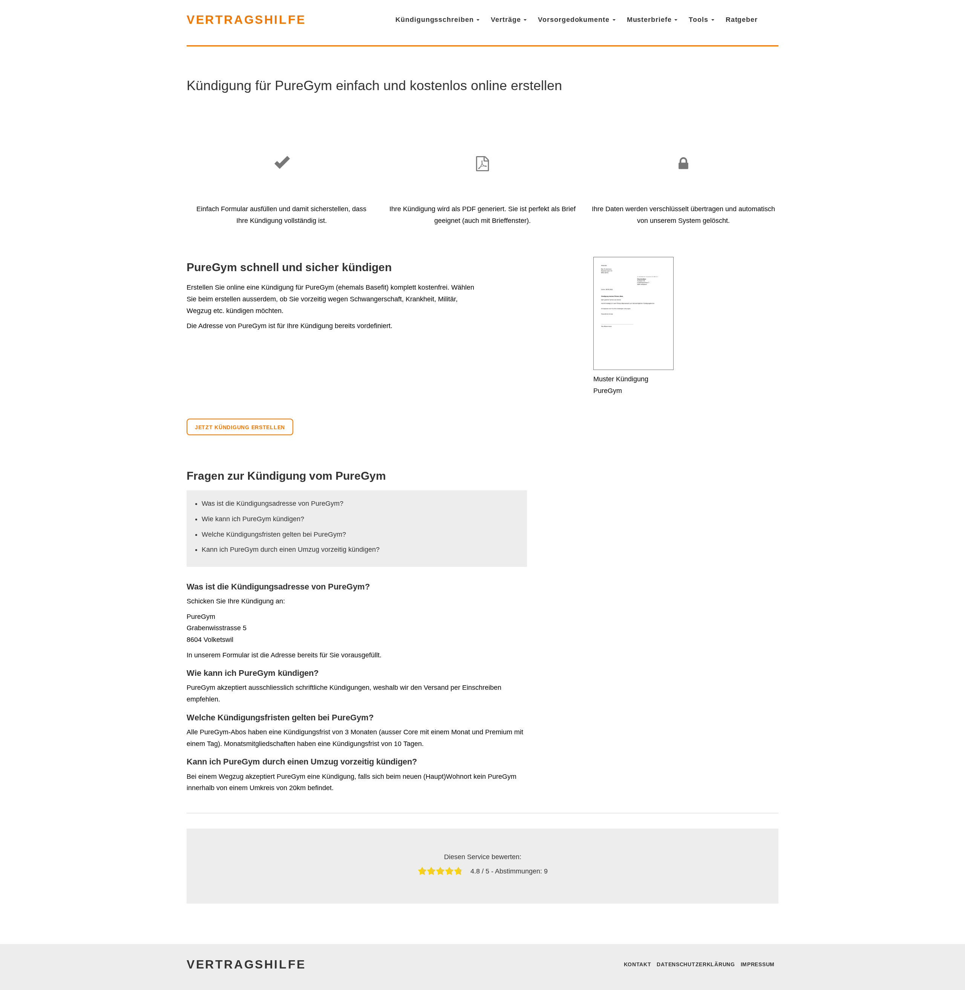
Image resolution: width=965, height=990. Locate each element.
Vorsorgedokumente (574, 19)
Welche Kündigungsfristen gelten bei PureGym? (274, 534)
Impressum (758, 964)
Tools (699, 19)
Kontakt (637, 964)
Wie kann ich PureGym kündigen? (253, 519)
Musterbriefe (650, 19)
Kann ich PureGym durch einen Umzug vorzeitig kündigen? (291, 549)
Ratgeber (742, 19)
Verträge (507, 19)
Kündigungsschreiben (435, 19)
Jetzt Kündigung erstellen (240, 427)
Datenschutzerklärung (696, 964)
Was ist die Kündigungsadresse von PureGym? (272, 503)
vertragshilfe (246, 19)
